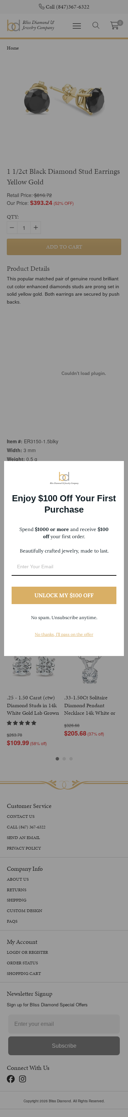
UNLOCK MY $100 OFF (64, 595)
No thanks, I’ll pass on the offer (64, 634)
